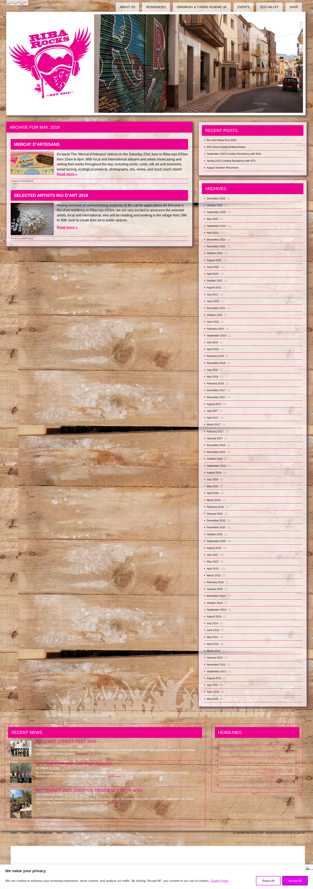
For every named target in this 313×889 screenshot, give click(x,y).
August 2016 (214, 472)
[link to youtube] (288, 840)
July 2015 (212, 554)
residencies (156, 7)
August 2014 (214, 616)
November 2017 (216, 397)
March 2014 (214, 650)
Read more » (67, 174)
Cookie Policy (220, 880)
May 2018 (212, 376)
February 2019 (215, 356)
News (60, 833)
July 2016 (212, 479)
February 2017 (215, 431)
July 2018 (212, 369)
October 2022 (215, 280)
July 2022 (212, 294)
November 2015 (216, 527)
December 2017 (216, 390)
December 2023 (216, 239)
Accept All (295, 880)
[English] (17, 2)
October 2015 (215, 534)
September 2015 (216, 541)
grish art (300, 833)
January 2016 (215, 513)
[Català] (10, 2)
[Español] (24, 2)
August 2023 (214, 260)
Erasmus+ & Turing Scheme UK (202, 7)
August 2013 (214, 678)
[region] (156, 877)
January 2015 (215, 589)
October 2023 (215, 253)
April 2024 (213, 232)
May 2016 (212, 486)
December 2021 (216, 308)
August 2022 (214, 287)
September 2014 (216, 609)
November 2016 (216, 452)
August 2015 (214, 548)
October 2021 (215, 315)
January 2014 (215, 657)
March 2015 (214, 575)
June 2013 (213, 691)
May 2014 (212, 637)
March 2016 (214, 500)
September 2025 (216, 212)
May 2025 (212, 219)
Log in (70, 833)
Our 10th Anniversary (232, 779)
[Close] (308, 868)
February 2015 (215, 582)
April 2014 (213, 644)
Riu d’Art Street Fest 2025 (221, 140)
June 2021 (213, 321)
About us (127, 7)
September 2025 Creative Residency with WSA (234, 153)
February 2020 (215, 328)
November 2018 (216, 363)
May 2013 (212, 698)
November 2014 (216, 595)
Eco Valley (269, 7)
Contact (25, 833)
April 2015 (213, 568)
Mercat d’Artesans (37, 144)
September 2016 (216, 465)
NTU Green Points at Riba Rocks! (226, 147)
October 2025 (215, 205)
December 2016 (216, 445)
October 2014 (215, 602)
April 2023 (213, 273)
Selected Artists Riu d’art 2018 (51, 195)
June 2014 (213, 630)
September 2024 (216, 226)
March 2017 (214, 424)
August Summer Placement (222, 167)
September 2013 (216, 671)
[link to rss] (299, 840)
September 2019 (216, 335)
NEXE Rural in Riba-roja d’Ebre (238, 773)
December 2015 (216, 520)
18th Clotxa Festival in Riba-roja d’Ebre (242, 785)
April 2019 (213, 349)
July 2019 (212, 342)
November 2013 (216, 664)
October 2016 (215, 458)
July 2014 (212, 623)
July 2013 (212, 685)
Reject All (268, 880)
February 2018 (215, 383)
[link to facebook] (255, 840)
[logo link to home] (50, 62)
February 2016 (215, 506)
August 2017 (214, 404)
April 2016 (213, 493)
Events (243, 7)
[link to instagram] (266, 840)
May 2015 (212, 561)
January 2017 (215, 438)
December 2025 (216, 198)
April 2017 (213, 417)
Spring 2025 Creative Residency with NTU (231, 160)
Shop (294, 7)
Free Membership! (42, 833)
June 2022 (213, 301)
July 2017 (212, 410)
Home (14, 833)
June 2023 (213, 267)
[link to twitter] (277, 840)
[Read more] (81, 754)
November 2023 (216, 246)
